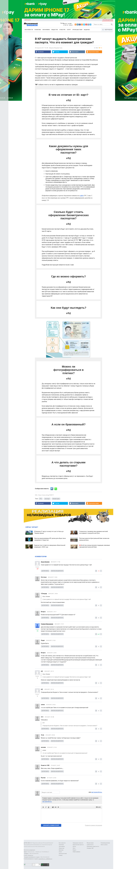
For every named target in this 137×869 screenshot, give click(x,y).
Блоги (74, 846)
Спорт (69, 29)
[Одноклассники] (82, 24)
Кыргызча (28, 20)
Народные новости (78, 843)
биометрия (56, 498)
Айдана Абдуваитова (55, 48)
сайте (82, 195)
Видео (74, 850)
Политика (37, 29)
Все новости (29, 29)
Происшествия (77, 29)
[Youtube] (86, 24)
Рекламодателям (108, 20)
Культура (62, 29)
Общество (54, 29)
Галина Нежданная (47, 624)
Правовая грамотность (93, 846)
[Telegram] (90, 24)
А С (42, 671)
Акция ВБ (87, 29)
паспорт (47, 498)
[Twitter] (84, 24)
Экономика (46, 29)
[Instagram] (88, 24)
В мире (60, 855)
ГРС (41, 498)
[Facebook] (80, 24)
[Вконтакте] (77, 24)
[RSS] (75, 24)
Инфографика (76, 851)
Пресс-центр (104, 844)
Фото (74, 848)
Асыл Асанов (45, 562)
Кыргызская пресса (78, 844)
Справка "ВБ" (90, 848)
